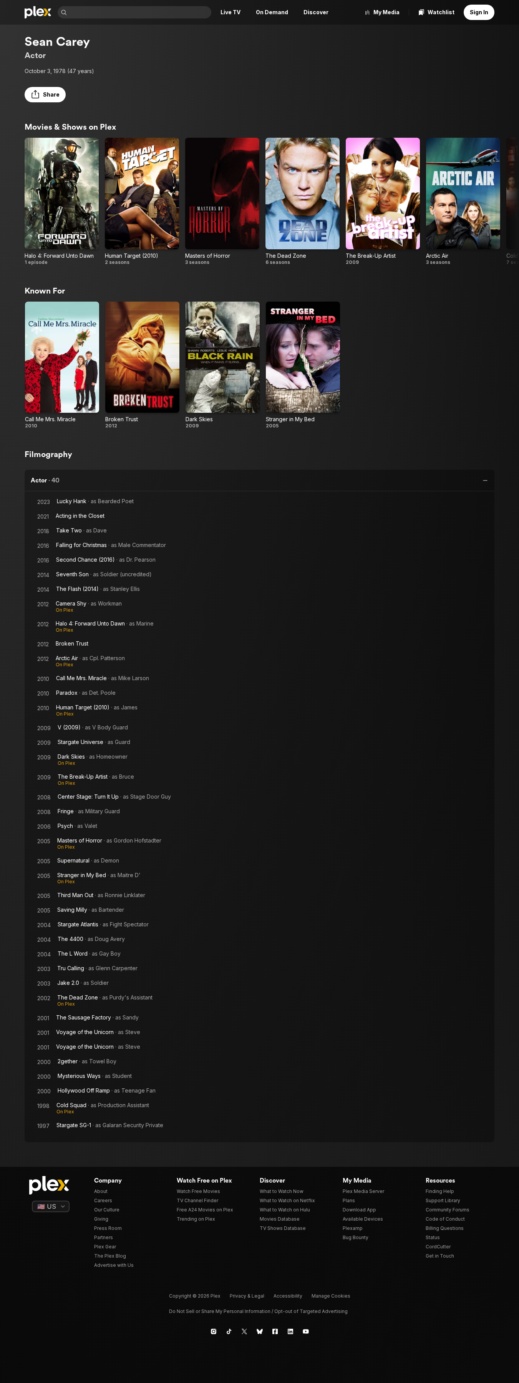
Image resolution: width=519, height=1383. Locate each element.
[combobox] (139, 12)
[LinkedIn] (290, 1331)
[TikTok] (229, 1331)
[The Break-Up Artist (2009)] (383, 201)
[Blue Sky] (259, 1331)
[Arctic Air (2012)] (463, 201)
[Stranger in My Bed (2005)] (303, 365)
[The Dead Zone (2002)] (302, 201)
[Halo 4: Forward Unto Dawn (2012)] (62, 201)
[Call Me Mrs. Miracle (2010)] (62, 365)
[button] (45, 94)
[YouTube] (305, 1331)
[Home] (38, 12)
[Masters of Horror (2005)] (222, 201)
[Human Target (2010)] (142, 201)
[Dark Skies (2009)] (223, 365)
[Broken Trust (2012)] (142, 365)
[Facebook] (275, 1331)
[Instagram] (213, 1331)
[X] (244, 1331)
